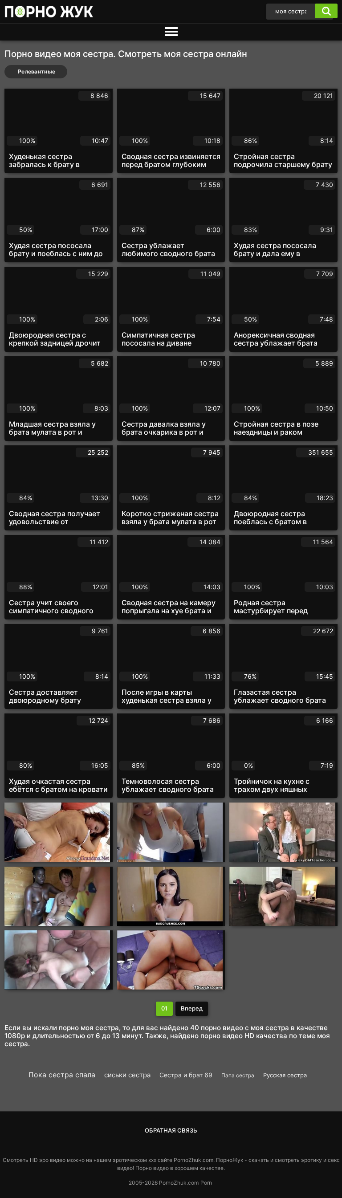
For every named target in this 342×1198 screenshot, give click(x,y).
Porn (206, 1182)
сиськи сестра (127, 1075)
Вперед (192, 1008)
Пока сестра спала (61, 1074)
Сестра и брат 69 (185, 1075)
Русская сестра (285, 1075)
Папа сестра (237, 1075)
